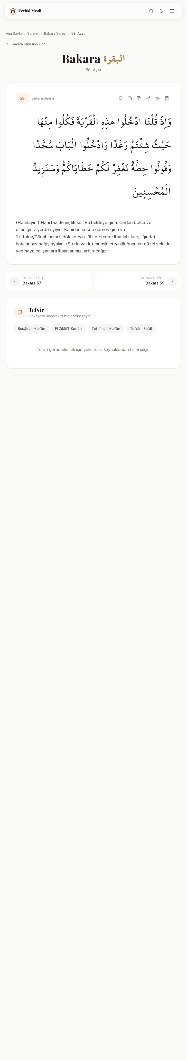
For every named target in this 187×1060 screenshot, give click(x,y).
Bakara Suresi (55, 33)
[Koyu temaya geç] (161, 11)
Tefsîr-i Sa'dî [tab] (141, 328)
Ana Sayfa (14, 33)
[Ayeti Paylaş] (148, 98)
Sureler (33, 33)
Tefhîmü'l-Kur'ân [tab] (106, 328)
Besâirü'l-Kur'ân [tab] (31, 328)
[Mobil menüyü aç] (172, 11)
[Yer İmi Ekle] (120, 98)
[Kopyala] (139, 98)
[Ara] (151, 11)
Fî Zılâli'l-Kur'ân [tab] (68, 328)
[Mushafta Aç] (166, 98)
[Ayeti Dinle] (157, 98)
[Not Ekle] (129, 98)
